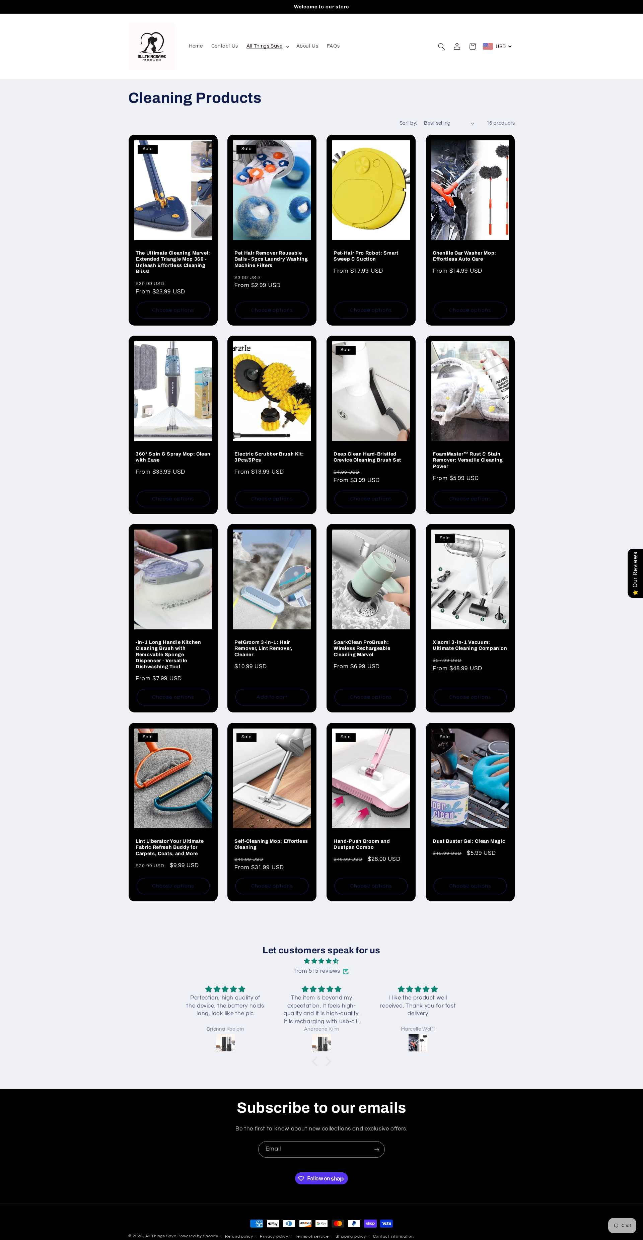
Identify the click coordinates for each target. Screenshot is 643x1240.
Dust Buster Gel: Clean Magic (469, 840)
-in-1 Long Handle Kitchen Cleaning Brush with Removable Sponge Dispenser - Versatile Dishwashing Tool (168, 654)
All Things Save (160, 1236)
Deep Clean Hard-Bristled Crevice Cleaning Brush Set (367, 456)
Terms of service (312, 1236)
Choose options (173, 310)
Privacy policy (274, 1236)
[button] (267, 46)
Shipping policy (351, 1236)
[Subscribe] (376, 1149)
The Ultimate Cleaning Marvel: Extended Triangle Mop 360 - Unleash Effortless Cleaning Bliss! (173, 262)
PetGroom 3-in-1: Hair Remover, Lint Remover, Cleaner (263, 648)
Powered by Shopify (197, 1236)
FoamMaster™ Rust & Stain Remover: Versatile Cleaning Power (468, 460)
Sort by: (408, 123)
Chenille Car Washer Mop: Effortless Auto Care (464, 256)
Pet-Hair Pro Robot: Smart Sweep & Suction (366, 256)
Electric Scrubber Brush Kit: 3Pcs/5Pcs (269, 456)
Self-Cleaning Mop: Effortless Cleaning (271, 843)
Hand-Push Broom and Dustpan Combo (362, 843)
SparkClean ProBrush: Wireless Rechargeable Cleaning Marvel (362, 648)
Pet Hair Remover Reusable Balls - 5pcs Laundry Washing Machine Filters (271, 259)
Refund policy (239, 1236)
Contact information (393, 1236)
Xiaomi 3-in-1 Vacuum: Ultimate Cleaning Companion (470, 645)
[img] (321, 961)
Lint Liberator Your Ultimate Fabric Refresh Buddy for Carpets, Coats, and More (170, 847)
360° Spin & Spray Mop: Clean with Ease (173, 456)
